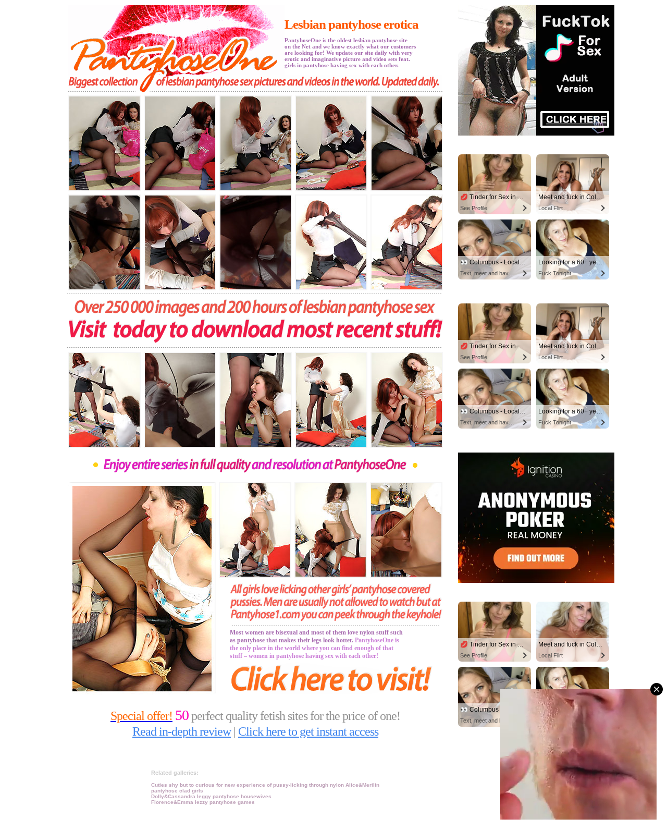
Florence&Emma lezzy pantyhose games (203, 802)
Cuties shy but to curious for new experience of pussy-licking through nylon (248, 785)
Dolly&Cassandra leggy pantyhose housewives (211, 796)
